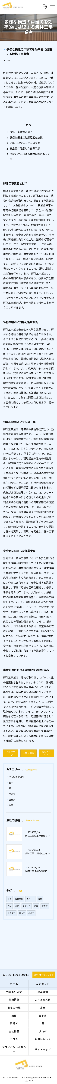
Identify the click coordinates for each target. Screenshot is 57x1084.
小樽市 (31, 913)
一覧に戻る (28, 753)
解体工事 (19, 899)
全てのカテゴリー (17, 776)
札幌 (9, 899)
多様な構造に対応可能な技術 (26, 137)
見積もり (26, 906)
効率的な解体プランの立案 (25, 143)
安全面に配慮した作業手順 (25, 148)
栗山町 (22, 913)
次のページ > (46, 753)
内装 (9, 906)
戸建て (12, 793)
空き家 (12, 799)
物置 (40, 899)
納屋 (11, 805)
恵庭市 (45, 906)
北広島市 (11, 913)
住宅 (17, 906)
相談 (36, 906)
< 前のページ (11, 753)
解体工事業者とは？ (21, 132)
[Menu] (52, 6)
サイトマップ (43, 1049)
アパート (30, 899)
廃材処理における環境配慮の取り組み (30, 156)
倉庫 (11, 782)
